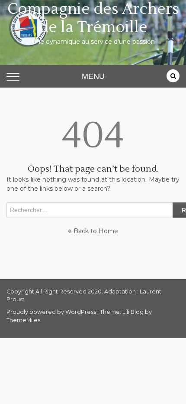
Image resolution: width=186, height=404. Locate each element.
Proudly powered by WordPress (51, 312)
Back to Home (96, 231)
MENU (93, 76)
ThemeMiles (23, 320)
